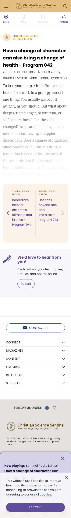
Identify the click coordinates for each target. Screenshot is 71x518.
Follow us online (28, 407)
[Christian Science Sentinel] (36, 6)
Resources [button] (14, 375)
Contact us (38, 328)
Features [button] (13, 367)
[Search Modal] (64, 6)
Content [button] (13, 359)
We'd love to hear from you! (39, 259)
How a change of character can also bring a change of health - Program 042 (34, 58)
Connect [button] (13, 342)
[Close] (62, 458)
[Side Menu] (6, 6)
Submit (26, 284)
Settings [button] (13, 383)
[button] (8, 213)
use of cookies (40, 494)
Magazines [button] (14, 350)
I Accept (35, 507)
